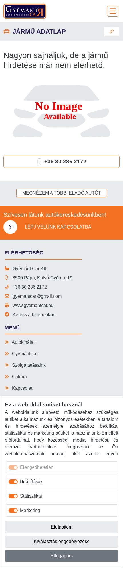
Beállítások (31, 481)
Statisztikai (31, 496)
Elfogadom (62, 555)
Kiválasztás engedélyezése (62, 541)
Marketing (30, 510)
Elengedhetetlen (36, 467)
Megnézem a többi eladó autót (61, 193)
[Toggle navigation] (112, 11)
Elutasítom (61, 527)
